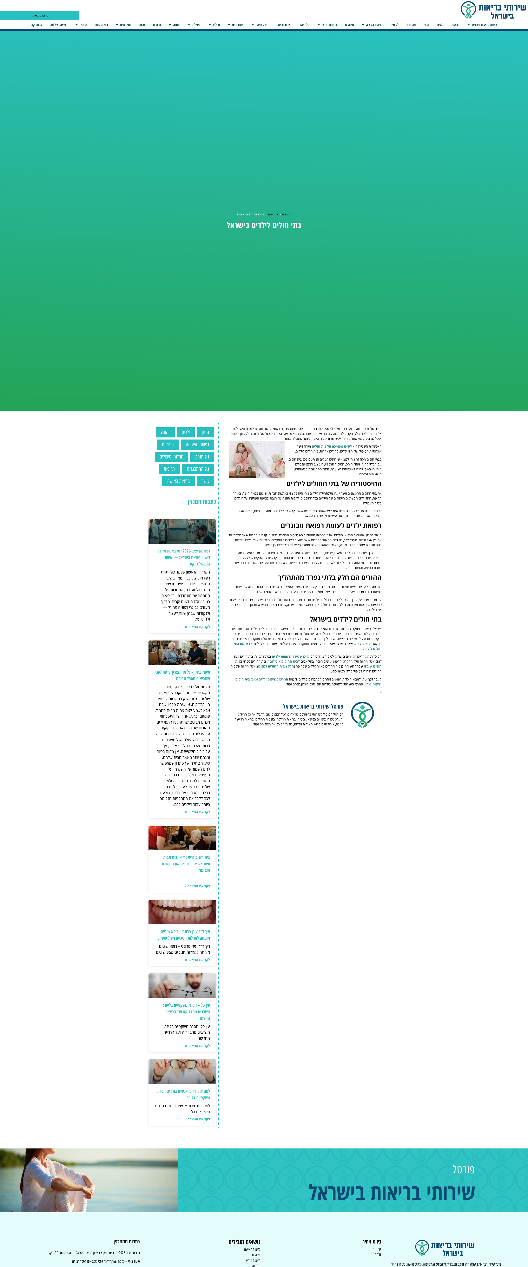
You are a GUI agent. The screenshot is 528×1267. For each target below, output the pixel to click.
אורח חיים (237, 24)
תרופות (157, 24)
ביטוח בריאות (284, 24)
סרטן (142, 24)
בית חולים (273, 214)
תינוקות (349, 24)
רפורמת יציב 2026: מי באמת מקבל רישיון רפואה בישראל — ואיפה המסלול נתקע (184, 557)
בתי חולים (125, 24)
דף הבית (287, 214)
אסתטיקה (36, 24)
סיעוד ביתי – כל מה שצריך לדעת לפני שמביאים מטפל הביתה (106, 1261)
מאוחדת (411, 24)
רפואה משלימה (58, 24)
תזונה (176, 24)
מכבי (426, 24)
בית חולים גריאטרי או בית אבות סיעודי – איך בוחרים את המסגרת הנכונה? (186, 863)
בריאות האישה (374, 24)
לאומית (394, 24)
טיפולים (196, 24)
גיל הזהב (304, 24)
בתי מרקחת (101, 24)
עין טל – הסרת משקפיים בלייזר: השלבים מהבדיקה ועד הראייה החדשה (186, 1011)
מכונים (83, 24)
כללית (440, 24)
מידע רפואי (262, 24)
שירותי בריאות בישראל (484, 24)
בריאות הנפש (329, 24)
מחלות (216, 24)
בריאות (455, 24)
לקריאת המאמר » (197, 626)
